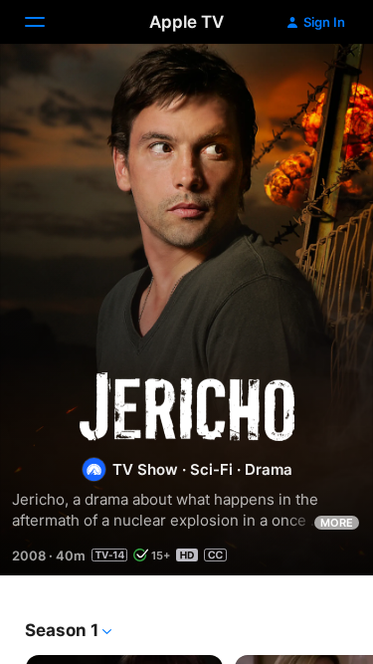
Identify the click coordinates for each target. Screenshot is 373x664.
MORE (336, 523)
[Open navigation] (47, 22)
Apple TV (186, 22)
